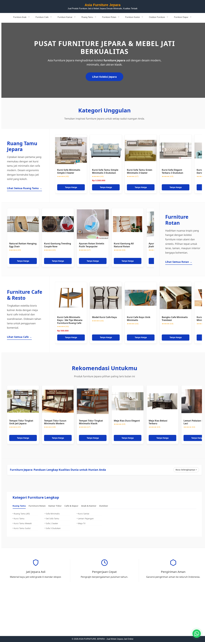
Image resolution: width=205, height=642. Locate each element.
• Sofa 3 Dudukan (53, 528)
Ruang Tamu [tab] (19, 505)
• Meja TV (81, 523)
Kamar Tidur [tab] (55, 505)
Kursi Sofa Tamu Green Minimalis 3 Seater (139, 171)
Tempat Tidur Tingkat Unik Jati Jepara (21, 422)
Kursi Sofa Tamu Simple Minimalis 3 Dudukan (105, 171)
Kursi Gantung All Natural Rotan (124, 245)
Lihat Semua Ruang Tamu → (24, 188)
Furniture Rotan (109, 17)
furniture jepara (114, 60)
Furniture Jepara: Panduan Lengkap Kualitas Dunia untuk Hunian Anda (58, 470)
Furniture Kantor (132, 17)
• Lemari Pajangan (85, 518)
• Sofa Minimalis (52, 513)
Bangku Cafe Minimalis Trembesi (175, 319)
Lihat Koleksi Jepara (104, 76)
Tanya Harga (71, 187)
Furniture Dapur (181, 17)
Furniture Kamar (65, 17)
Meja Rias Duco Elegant (127, 420)
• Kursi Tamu (18, 518)
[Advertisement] (102, 615)
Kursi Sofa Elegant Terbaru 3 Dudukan (172, 171)
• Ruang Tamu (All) (21, 513)
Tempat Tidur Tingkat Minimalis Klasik (91, 422)
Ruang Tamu (87, 17)
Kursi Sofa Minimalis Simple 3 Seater (68, 171)
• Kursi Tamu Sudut (22, 528)
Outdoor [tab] (103, 505)
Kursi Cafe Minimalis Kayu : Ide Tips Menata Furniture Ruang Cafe (69, 320)
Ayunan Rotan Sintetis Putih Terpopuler (91, 245)
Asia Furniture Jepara (102, 5)
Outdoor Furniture (157, 17)
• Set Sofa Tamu (52, 518)
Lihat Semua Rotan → (178, 261)
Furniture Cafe (42, 17)
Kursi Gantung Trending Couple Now (57, 245)
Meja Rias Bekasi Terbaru (158, 422)
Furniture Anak (19, 17)
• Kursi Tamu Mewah (22, 523)
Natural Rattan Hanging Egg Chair (23, 245)
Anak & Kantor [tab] (88, 505)
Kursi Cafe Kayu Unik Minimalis (138, 319)
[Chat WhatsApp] (196, 633)
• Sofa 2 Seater (51, 523)
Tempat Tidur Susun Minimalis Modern (55, 422)
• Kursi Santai (83, 513)
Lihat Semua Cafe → (19, 337)
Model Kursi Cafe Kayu (104, 317)
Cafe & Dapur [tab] (71, 505)
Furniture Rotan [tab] (37, 505)
